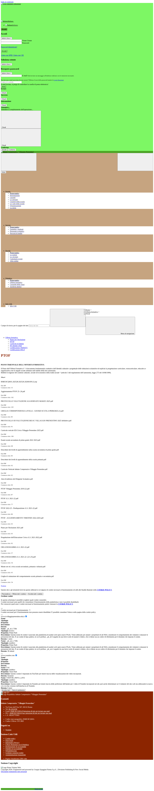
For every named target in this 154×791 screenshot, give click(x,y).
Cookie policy (10, 739)
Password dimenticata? (9, 47)
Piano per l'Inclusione (17, 340)
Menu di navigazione (127, 333)
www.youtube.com (8, 655)
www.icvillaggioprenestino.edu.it (13, 616)
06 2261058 (13, 709)
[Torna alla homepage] (77, 152)
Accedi (4, 29)
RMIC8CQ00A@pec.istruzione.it (31, 713)
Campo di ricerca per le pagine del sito (14, 326)
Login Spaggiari (59, 80)
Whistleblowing (11, 751)
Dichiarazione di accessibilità (15, 747)
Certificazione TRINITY (19, 348)
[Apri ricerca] (135, 162)
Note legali (9, 741)
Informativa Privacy (12, 743)
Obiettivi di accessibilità (13, 749)
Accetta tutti (35, 594)
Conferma (12, 150)
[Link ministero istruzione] (11, 4)
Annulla (4, 150)
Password (25, 43)
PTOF (12, 342)
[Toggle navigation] (19, 162)
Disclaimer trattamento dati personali (14, 772)
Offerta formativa (92, 312)
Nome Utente (27, 41)
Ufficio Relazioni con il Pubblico (17, 745)
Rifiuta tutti (19, 594)
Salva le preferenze (18, 690)
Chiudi (4, 93)
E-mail (24, 76)
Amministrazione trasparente (15, 755)
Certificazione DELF (17, 350)
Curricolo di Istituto (17, 344)
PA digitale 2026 (16, 346)
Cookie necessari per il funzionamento (15, 610)
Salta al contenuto (7, 2)
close (3, 172)
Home (88, 310)
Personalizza (6, 594)
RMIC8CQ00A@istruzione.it (30, 711)
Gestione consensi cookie (14, 753)
